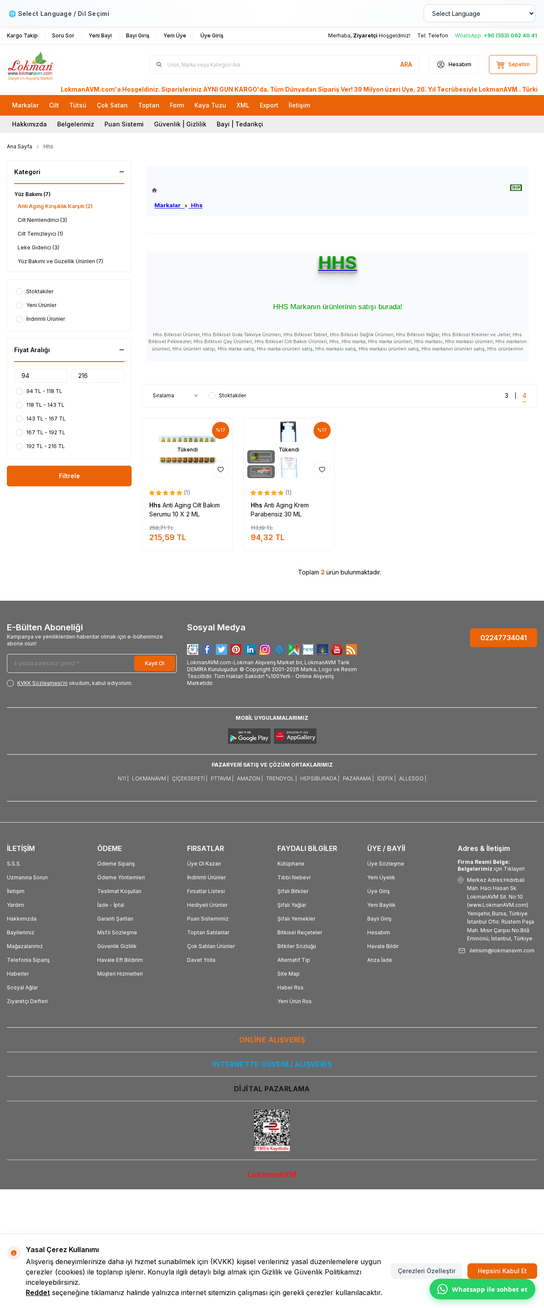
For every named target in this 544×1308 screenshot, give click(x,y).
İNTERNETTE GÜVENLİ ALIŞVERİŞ (272, 1064)
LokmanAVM (272, 1174)
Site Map (288, 973)
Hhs (195, 205)
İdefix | (386, 778)
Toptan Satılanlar (208, 932)
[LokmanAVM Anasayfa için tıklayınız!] (177, 190)
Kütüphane (290, 863)
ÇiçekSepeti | (189, 778)
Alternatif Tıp (293, 960)
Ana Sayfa (19, 146)
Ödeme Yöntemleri (121, 877)
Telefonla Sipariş (28, 960)
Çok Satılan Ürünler (211, 946)
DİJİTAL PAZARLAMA (272, 1088)
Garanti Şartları (115, 918)
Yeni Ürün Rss (294, 1001)
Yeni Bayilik (381, 905)
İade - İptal (110, 905)
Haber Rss (290, 987)
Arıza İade (379, 960)
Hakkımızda (29, 124)
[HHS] (516, 187)
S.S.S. (14, 863)
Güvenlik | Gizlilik (180, 124)
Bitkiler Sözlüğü (296, 946)
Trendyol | (281, 778)
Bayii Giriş (379, 918)
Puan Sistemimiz (208, 918)
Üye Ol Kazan (204, 863)
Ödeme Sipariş (116, 863)
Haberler (18, 973)
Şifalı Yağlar (291, 905)
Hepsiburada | (319, 778)
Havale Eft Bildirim (120, 960)
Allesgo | (412, 778)
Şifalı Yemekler (296, 918)
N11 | (123, 778)
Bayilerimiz (20, 932)
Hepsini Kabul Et (502, 1270)
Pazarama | (358, 778)
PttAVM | (222, 778)
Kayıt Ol (154, 663)
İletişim (16, 891)
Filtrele (69, 475)
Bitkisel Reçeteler (299, 932)
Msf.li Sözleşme (117, 932)
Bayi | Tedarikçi (240, 124)
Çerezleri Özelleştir (426, 1270)
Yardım (15, 905)
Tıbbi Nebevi (293, 877)
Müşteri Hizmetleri (120, 973)
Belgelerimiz (75, 124)
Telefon (438, 35)
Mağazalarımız (25, 946)
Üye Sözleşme (385, 863)
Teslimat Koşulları (119, 891)
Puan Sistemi (124, 124)
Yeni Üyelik (381, 877)
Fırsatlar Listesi (206, 891)
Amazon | (250, 778)
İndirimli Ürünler (206, 877)
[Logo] (58, 64)
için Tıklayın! (491, 865)
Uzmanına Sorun (27, 877)
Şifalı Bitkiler (292, 891)
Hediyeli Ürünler (207, 905)
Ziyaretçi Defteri (27, 1001)
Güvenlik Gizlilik (117, 946)
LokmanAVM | (150, 778)
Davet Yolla (201, 960)
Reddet (38, 1292)
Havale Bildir (383, 946)
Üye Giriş (378, 891)
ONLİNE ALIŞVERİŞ (272, 1039)
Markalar (169, 205)
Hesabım (378, 932)
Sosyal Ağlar (22, 987)
